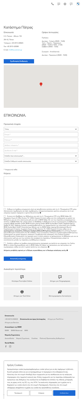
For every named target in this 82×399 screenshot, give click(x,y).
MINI (26, 330)
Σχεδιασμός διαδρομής (19, 61)
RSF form (71, 5)
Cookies (34, 338)
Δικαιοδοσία (9, 338)
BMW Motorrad (16, 330)
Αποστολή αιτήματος (18, 259)
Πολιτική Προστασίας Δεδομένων (52, 338)
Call (53, 5)
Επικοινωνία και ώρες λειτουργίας (32, 319)
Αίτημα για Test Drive (55, 319)
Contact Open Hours (59, 5)
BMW (7, 330)
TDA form (65, 5)
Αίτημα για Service (12, 322)
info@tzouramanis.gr (15, 50)
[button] (41, 84)
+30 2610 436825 (11, 319)
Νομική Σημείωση (22, 338)
